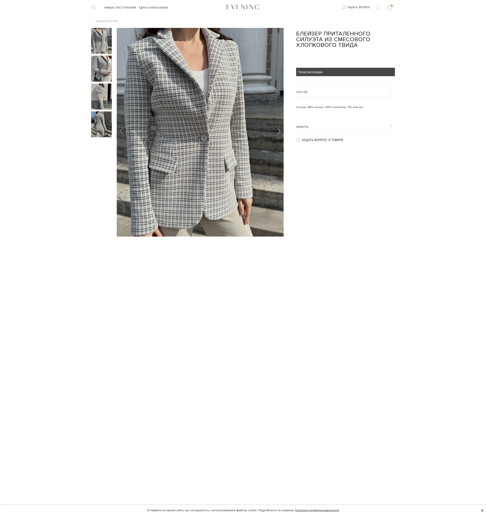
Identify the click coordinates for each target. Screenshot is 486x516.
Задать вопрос (358, 7)
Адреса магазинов (153, 7)
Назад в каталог (107, 21)
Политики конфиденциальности (317, 510)
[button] (279, 132)
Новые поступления (120, 7)
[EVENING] (243, 7)
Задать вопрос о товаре (322, 140)
